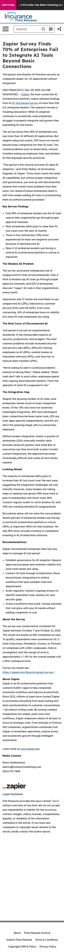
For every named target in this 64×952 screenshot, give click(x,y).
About (17, 932)
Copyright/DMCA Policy (22, 946)
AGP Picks (8, 5)
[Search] (43, 29)
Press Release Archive (37, 932)
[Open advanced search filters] (51, 29)
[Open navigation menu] (5, 29)
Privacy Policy (47, 946)
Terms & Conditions (46, 939)
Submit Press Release (19, 939)
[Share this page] (59, 29)
